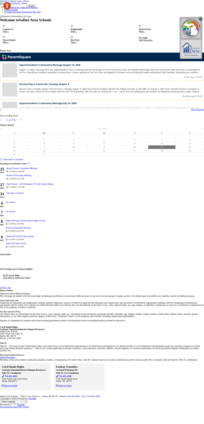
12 (104, 143)
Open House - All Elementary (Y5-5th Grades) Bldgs (29, 184)
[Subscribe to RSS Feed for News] (1, 110)
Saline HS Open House (16, 243)
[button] (201, 19)
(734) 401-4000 (73, 396)
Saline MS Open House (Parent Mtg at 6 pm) (25, 220)
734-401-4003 (11, 376)
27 (134, 151)
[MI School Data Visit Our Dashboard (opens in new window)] (191, 48)
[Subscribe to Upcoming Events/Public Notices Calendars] (29, 163)
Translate (21, 404)
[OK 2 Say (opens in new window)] (5, 287)
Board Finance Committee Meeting (21, 168)
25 (74, 151)
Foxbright (32, 398)
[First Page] (1, 119)
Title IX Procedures (7, 357)
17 (44, 147)
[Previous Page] (4, 119)
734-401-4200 (65, 376)
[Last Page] (20, 119)
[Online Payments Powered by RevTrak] (22, 12)
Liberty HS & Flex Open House (20, 236)
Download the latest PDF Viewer (14, 407)
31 (44, 154)
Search (31, 6)
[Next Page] (17, 119)
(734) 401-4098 (93, 396)
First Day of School (15, 193)
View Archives (197, 109)
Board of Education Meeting (18, 175)
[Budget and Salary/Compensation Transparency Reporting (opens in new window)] (191, 28)
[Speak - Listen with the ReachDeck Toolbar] (7, 6)
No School (10, 202)
